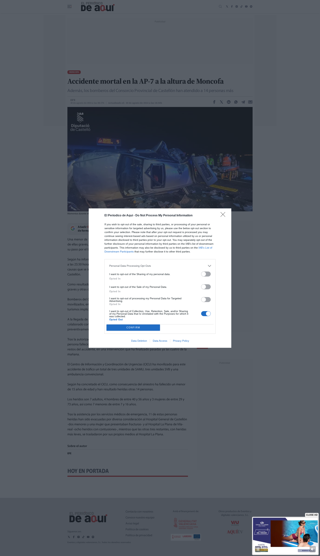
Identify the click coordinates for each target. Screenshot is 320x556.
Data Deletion (139, 340)
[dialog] (160, 278)
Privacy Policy (181, 340)
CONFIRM (133, 327)
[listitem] (160, 266)
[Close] (224, 215)
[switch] (206, 274)
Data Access (160, 340)
